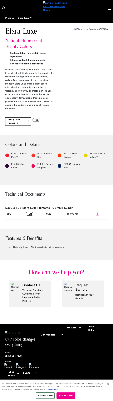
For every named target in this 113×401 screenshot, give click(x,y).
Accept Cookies (66, 395)
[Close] (108, 384)
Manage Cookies (45, 395)
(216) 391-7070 (13, 356)
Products (9, 18)
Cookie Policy (52, 389)
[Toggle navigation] (109, 7)
